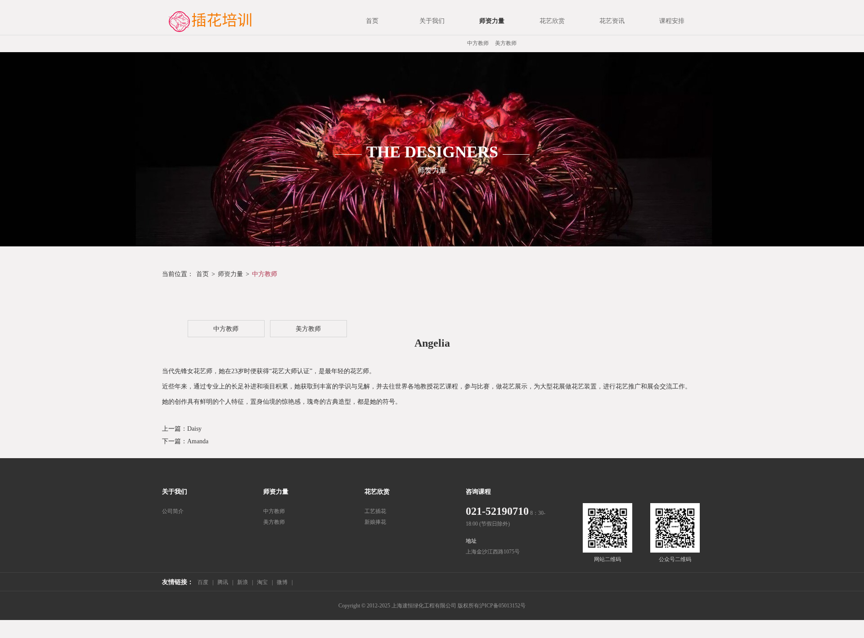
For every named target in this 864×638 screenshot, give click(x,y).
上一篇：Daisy (182, 428)
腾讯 (222, 582)
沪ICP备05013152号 (502, 605)
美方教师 (506, 43)
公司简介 (173, 511)
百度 (203, 582)
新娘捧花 (375, 522)
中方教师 (478, 43)
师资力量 (230, 274)
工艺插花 (375, 511)
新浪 (242, 582)
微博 (282, 582)
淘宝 (262, 582)
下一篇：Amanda (185, 441)
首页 (202, 274)
